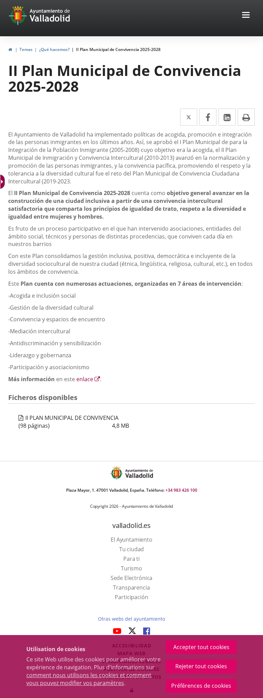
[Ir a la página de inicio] (18, 15)
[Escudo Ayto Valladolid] (117, 473)
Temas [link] (26, 49)
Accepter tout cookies (201, 647)
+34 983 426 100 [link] (181, 490)
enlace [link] (88, 379)
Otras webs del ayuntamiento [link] (131, 619)
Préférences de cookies (201, 685)
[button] (246, 15)
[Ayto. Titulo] (138, 473)
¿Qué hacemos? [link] (54, 49)
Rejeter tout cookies (201, 666)
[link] (10, 49)
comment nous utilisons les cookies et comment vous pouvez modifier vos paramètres (88, 679)
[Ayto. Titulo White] (50, 15)
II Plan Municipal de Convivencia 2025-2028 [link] (118, 49)
